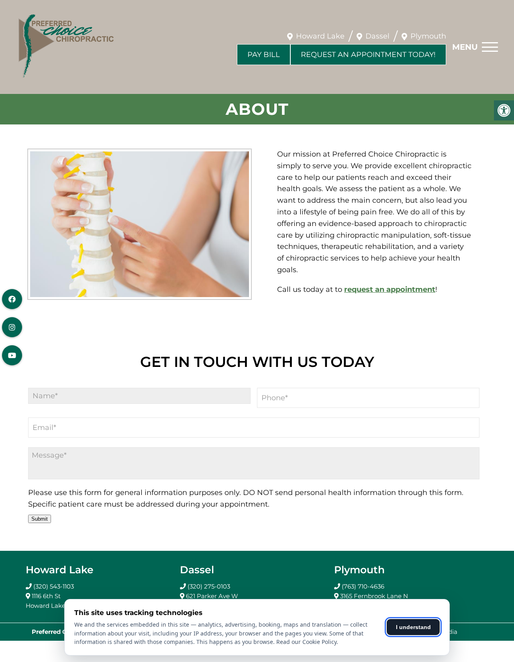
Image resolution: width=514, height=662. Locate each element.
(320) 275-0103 (209, 586)
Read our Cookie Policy (306, 642)
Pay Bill (263, 54)
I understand (413, 627)
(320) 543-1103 (53, 586)
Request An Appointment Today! (368, 54)
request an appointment (389, 289)
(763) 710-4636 (363, 586)
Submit (39, 519)
